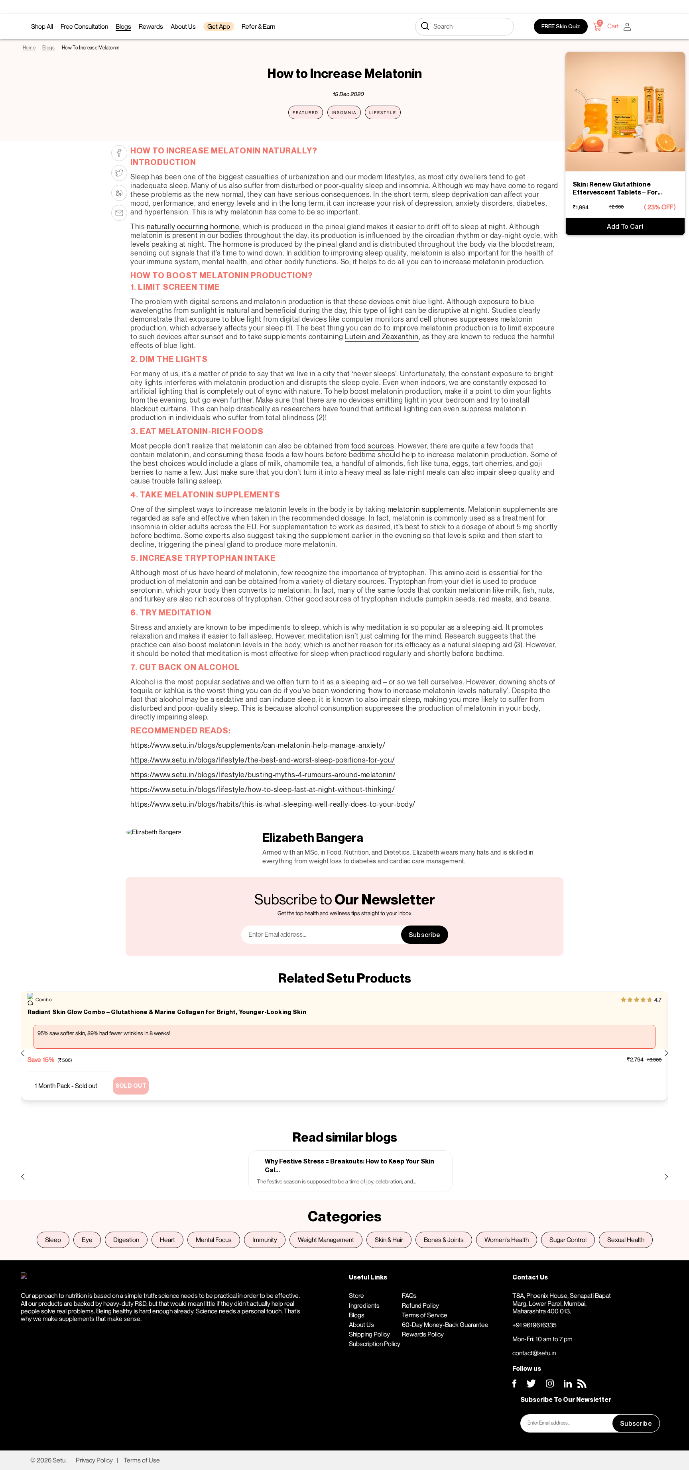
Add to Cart (625, 226)
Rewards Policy (423, 1334)
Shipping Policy (369, 1334)
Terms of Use (142, 1460)
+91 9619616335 (534, 1325)
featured (306, 112)
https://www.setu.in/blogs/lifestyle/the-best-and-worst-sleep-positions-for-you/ (262, 759)
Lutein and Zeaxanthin (382, 336)
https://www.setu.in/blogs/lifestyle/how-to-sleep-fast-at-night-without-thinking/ (262, 789)
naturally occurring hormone (193, 226)
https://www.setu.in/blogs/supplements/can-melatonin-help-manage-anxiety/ (257, 745)
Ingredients (364, 1305)
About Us (361, 1325)
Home (29, 48)
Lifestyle (382, 112)
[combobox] (464, 26)
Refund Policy (420, 1305)
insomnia (344, 112)
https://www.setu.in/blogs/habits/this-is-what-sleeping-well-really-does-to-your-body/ (272, 804)
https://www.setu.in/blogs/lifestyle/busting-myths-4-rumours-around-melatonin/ (263, 774)
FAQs (409, 1295)
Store (356, 1295)
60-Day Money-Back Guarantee (445, 1325)
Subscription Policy (374, 1344)
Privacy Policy (94, 1460)
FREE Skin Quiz (560, 26)
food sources (372, 445)
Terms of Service (424, 1315)
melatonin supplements (426, 509)
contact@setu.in (534, 1353)
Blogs (48, 48)
